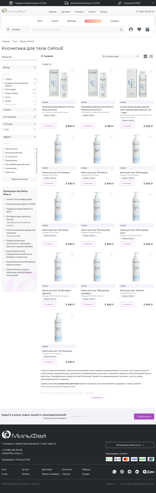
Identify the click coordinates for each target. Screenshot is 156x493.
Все (7, 129)
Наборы (86, 469)
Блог (4, 469)
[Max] (122, 472)
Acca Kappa (10, 89)
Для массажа (11, 149)
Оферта (111, 483)
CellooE (47, 64)
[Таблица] (145, 56)
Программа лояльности (128, 444)
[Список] (151, 56)
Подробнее (97, 397)
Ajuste (8, 101)
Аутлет (25, 469)
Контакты (79, 11)
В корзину (49, 125)
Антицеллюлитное (13, 152)
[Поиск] (121, 29)
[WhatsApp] (114, 472)
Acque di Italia (11, 93)
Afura (7, 97)
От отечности (11, 156)
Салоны (103, 11)
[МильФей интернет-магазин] (14, 10)
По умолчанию (112, 56)
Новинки (52, 11)
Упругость (10, 172)
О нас (5, 473)
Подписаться (144, 416)
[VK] (137, 472)
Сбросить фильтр (19, 179)
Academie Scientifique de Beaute (16, 84)
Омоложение (11, 160)
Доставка (65, 11)
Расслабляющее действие (17, 164)
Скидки (86, 473)
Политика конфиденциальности (137, 483)
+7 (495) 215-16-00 (145, 12)
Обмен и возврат (51, 473)
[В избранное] (72, 71)
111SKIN (8, 79)
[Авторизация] (131, 29)
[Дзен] (148, 472)
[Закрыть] (153, 3)
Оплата (92, 11)
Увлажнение (11, 168)
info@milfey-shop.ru (12, 453)
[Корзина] (147, 29)
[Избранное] (139, 29)
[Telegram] (129, 472)
